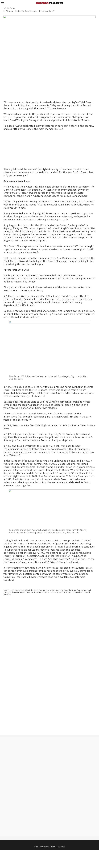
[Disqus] (49, 632)
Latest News (9, 8)
